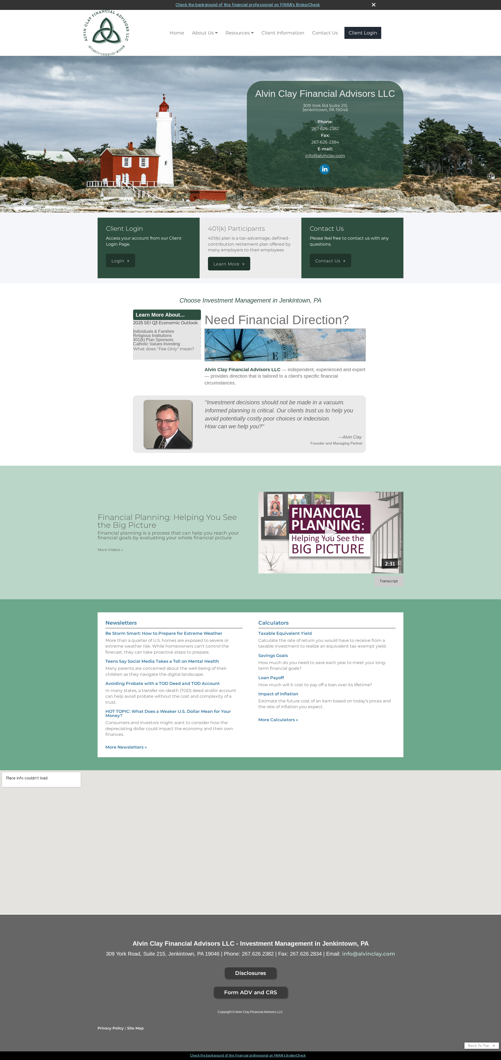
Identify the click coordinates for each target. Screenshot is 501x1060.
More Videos (110, 550)
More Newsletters (126, 747)
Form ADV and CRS (250, 992)
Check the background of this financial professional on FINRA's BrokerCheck (248, 4)
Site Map (135, 1028)
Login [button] (117, 260)
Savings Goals (273, 655)
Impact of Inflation (278, 693)
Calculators (273, 623)
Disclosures (250, 973)
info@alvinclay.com (325, 155)
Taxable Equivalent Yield (285, 633)
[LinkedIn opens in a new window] (324, 169)
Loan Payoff (271, 677)
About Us (203, 33)
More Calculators (278, 719)
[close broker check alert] (374, 5)
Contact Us (325, 33)
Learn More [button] (226, 264)
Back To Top (479, 1045)
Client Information (282, 33)
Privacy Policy (111, 1028)
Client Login (363, 33)
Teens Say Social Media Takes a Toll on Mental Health (162, 661)
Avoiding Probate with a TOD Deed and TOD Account (162, 683)
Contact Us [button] (328, 260)
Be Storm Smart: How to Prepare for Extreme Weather (163, 633)
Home (177, 33)
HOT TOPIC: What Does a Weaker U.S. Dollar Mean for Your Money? (168, 713)
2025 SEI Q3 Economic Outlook (165, 322)
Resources (237, 33)
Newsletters (121, 623)
